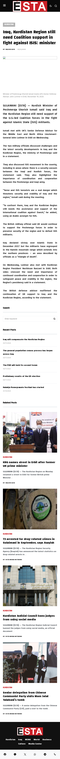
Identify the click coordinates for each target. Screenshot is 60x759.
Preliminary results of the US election (21, 376)
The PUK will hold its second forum (20, 365)
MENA (28, 739)
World (37, 739)
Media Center (35, 744)
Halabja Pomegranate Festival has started (23, 387)
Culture (21, 744)
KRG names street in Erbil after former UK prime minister (29, 464)
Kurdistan (9, 24)
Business (47, 739)
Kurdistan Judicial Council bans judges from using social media (29, 618)
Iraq (20, 739)
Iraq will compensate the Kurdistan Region (24, 339)
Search (54, 318)
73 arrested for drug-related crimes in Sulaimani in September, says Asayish (29, 541)
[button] (4, 6)
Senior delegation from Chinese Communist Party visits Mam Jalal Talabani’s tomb (25, 696)
